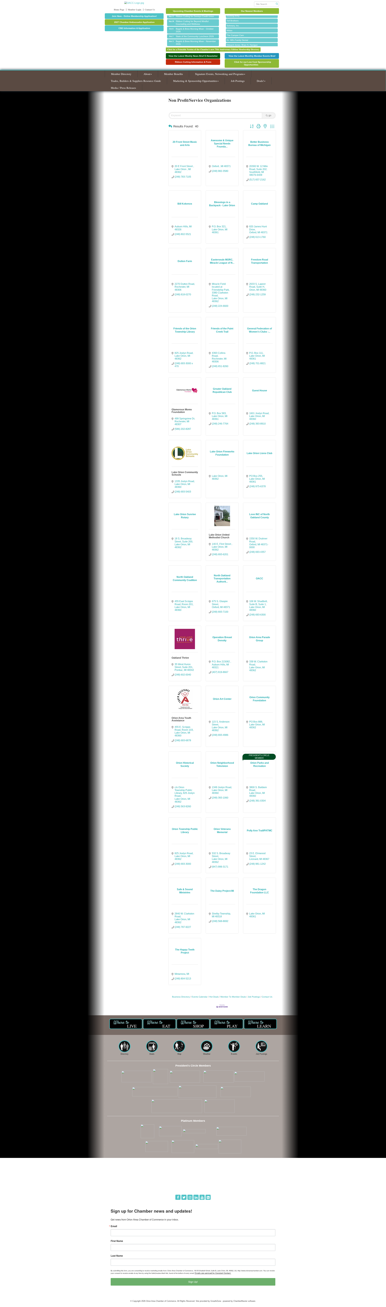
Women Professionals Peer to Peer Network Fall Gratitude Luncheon (197, 38)
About (147, 74)
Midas (229, 19)
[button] (170, 126)
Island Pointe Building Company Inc (243, 38)
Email (114, 1226)
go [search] (270, 115)
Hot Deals (214, 997)
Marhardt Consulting (236, 43)
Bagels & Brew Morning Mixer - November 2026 (196, 31)
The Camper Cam (235, 24)
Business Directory (181, 997)
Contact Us (267, 997)
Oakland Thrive (180, 658)
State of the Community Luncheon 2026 (195, 25)
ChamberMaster (240, 1301)
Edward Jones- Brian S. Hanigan (242, 33)
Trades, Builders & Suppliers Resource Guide (136, 81)
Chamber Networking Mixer (189, 45)
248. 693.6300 (115, 1183)
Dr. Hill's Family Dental (237, 29)
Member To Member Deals (233, 997)
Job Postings (238, 81)
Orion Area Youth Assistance (181, 719)
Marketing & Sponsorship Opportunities (195, 81)
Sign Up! (193, 1281)
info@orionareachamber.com (121, 1188)
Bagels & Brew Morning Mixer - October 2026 (195, 18)
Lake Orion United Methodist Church (219, 536)
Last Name (117, 1256)
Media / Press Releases (123, 88)
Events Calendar (199, 997)
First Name (117, 1241)
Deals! (260, 81)
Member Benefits (173, 74)
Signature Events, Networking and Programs (219, 74)
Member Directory (121, 74)
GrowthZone (215, 1301)
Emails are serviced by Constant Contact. (213, 1273)
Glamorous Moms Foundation (182, 411)
